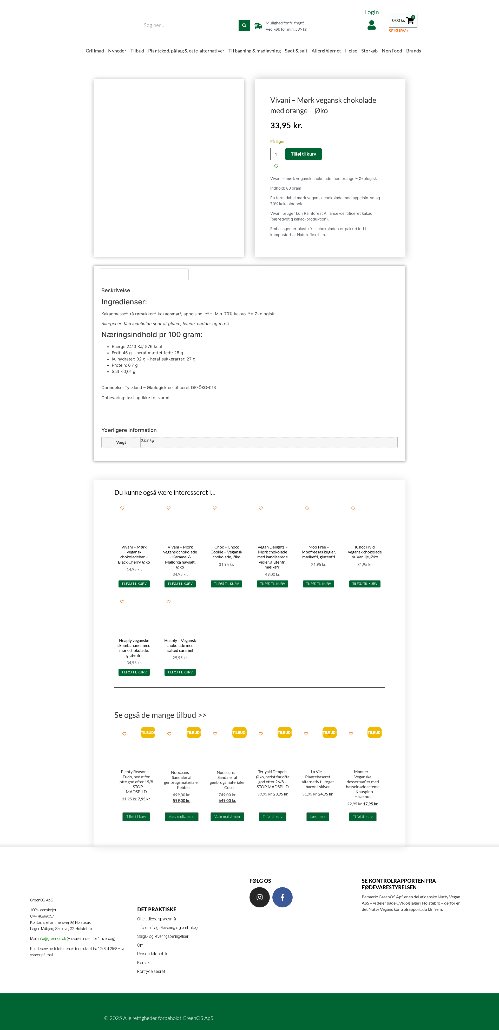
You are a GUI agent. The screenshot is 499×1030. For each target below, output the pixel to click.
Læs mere (317, 817)
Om (140, 945)
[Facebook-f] (282, 897)
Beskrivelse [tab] (116, 274)
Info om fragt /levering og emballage (168, 927)
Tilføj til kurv (303, 154)
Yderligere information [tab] (160, 274)
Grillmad (95, 50)
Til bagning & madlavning (254, 50)
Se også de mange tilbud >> (160, 714)
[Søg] (244, 25)
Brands (413, 50)
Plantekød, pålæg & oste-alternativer (186, 50)
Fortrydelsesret (151, 971)
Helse (351, 50)
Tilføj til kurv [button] (134, 584)
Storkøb (369, 50)
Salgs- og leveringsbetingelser (162, 936)
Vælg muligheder (182, 817)
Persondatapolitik (152, 953)
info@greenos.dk (52, 938)
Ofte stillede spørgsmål (156, 919)
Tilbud (137, 50)
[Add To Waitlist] (330, 734)
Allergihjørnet (326, 50)
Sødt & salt (296, 50)
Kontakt (144, 962)
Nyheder (117, 50)
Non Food (392, 50)
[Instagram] (260, 897)
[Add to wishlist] (276, 166)
